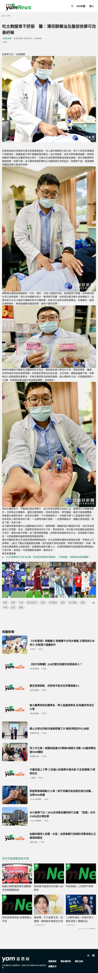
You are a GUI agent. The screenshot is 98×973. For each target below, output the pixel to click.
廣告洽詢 (79, 961)
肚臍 (43, 602)
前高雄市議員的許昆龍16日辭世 (48, 888)
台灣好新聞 (7, 38)
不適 (21, 602)
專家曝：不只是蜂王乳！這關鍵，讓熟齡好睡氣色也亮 (48, 919)
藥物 (83, 602)
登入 (91, 6)
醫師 (63, 602)
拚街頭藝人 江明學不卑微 (79, 886)
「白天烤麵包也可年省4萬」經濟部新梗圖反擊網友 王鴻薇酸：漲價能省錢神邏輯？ (47, 556)
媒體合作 (52, 966)
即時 (8, 16)
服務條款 (52, 961)
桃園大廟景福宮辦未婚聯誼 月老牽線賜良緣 (16, 888)
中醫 (5, 607)
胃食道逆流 (32, 602)
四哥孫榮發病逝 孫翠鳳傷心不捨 (17, 919)
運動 (21, 607)
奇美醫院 (53, 602)
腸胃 (5, 602)
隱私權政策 (66, 961)
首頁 (3, 16)
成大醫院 (73, 602)
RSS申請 (81, 6)
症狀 (13, 607)
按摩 (13, 602)
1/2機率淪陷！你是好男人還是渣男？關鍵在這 (80, 919)
